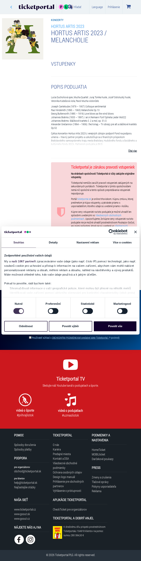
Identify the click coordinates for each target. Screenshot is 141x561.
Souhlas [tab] (18, 242)
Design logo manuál (64, 477)
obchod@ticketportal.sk (27, 471)
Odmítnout (26, 326)
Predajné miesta (62, 454)
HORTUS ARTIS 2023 (67, 26)
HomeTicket (98, 450)
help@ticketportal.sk (25, 482)
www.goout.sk (22, 514)
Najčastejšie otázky (24, 487)
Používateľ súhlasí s (76, 337)
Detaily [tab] (53, 242)
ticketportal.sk (84, 199)
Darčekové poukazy (102, 459)
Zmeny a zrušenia (101, 477)
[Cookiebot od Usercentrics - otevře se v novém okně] (111, 232)
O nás (56, 445)
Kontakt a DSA (61, 458)
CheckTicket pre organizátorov (70, 509)
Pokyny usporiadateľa (104, 486)
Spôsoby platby (23, 449)
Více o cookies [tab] (122, 242)
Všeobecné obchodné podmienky (65, 465)
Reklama (96, 491)
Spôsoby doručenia (25, 445)
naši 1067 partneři (24, 261)
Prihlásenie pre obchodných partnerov (68, 483)
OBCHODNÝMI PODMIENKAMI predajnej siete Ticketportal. (80, 337)
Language (97, 7)
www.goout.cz (22, 518)
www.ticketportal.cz (25, 509)
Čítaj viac (132, 151)
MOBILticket (98, 454)
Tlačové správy (100, 482)
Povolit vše (115, 326)
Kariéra (57, 449)
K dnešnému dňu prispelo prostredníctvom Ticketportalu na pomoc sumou (84, 531)
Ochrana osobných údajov (67, 472)
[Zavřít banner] (135, 232)
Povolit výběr (70, 326)
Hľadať (77, 7)
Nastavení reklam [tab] (88, 242)
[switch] (53, 311)
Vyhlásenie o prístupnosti (67, 491)
